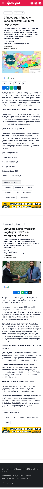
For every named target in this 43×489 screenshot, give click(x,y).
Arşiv (22, 476)
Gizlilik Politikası (8, 478)
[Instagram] (12, 482)
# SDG (14, 417)
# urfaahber (26, 192)
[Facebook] (3, 482)
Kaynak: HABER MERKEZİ (11, 412)
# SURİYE (6, 417)
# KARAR (6, 422)
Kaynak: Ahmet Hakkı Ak (11, 182)
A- (24, 83)
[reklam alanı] (21, 205)
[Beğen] (4, 83)
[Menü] (3, 3)
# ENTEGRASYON (32, 417)
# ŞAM (22, 417)
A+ (19, 83)
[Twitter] (7, 482)
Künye (15, 476)
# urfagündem (23, 197)
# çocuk (29, 187)
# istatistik (7, 192)
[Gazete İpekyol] (13, 3)
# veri (17, 192)
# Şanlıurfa (7, 187)
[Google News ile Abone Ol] (9, 78)
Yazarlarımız (6, 476)
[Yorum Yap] (15, 83)
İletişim (29, 476)
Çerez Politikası (22, 478)
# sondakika (19, 187)
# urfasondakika (9, 197)
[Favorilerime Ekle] (10, 83)
